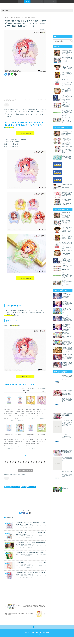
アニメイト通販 (17, 486)
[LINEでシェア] (12, 74)
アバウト (27, 632)
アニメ (34, 1)
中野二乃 (24, 486)
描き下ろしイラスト (32, 486)
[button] (15, 74)
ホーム (21, 1)
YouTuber (47, 1)
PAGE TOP (37, 627)
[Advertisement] (14, 86)
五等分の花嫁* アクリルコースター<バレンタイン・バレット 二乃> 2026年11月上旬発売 (41, 411)
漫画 (53, 1)
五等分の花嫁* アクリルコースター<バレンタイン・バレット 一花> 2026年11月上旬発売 (30, 411)
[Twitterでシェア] (5, 74)
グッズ (27, 1)
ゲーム (40, 1)
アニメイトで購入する (25, 133)
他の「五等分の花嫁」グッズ (25, 470)
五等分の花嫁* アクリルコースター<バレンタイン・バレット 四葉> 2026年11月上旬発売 (41, 439)
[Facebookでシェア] (9, 74)
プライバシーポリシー (36, 632)
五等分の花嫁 (8, 486)
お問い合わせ (46, 632)
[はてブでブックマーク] (27, 513)
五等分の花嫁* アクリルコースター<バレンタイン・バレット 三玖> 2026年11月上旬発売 (19, 439)
